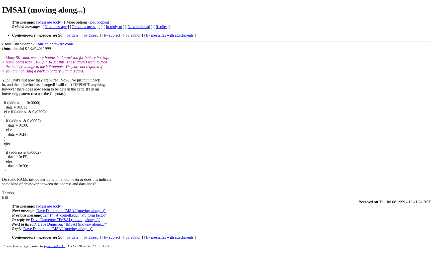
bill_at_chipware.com (55, 44)
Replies (161, 27)
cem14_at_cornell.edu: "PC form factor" (75, 215)
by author (133, 35)
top (92, 22)
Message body (49, 22)
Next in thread (139, 27)
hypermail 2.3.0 (54, 246)
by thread (91, 35)
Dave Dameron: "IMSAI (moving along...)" (71, 211)
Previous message (86, 27)
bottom (102, 22)
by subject (112, 35)
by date (72, 35)
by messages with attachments (169, 35)
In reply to (114, 27)
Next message (56, 27)
